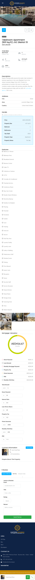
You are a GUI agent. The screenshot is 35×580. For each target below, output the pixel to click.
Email (5, 482)
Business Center (8, 163)
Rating (5, 497)
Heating (6, 226)
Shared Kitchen (8, 290)
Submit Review (17, 517)
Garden (6, 218)
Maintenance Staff (8, 254)
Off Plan (3, 539)
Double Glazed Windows (10, 195)
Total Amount (5, 384)
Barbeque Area (8, 155)
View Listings (29, 447)
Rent (2, 544)
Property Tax (5, 414)
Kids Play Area (7, 238)
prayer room (7, 270)
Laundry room (7, 246)
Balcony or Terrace (8, 151)
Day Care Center (8, 191)
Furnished (6, 214)
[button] (17, 13)
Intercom (6, 230)
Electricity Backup (8, 199)
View (5, 305)
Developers (4, 547)
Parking (6, 262)
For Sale (3, 8)
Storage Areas (7, 298)
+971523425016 (15, 454)
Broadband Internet (9, 159)
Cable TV (6, 167)
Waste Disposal (8, 309)
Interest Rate (5, 399)
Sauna (5, 278)
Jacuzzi (5, 234)
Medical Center (8, 258)
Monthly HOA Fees (7, 428)
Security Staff (7, 282)
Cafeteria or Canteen (9, 171)
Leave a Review (6, 473)
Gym (5, 222)
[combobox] (22, 475)
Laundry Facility (8, 242)
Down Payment (6, 392)
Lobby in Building (8, 250)
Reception (6, 274)
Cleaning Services (8, 183)
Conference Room (8, 187)
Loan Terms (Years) (7, 406)
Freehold (6, 211)
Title (5, 489)
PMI (3, 436)
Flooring (6, 207)
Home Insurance (6, 421)
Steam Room (7, 294)
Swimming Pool (8, 302)
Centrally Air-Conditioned (10, 179)
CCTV (5, 175)
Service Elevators (8, 286)
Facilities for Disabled (9, 203)
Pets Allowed (7, 266)
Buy (2, 542)
